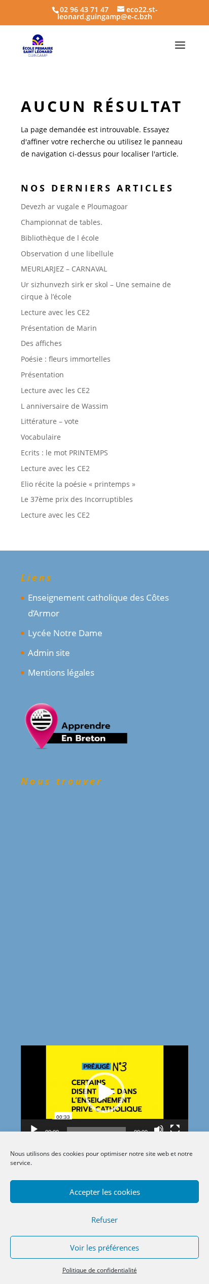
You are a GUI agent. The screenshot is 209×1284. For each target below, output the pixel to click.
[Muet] (159, 1129)
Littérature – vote (50, 421)
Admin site (49, 652)
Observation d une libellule (67, 253)
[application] (104, 1092)
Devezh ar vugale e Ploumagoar (74, 206)
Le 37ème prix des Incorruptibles (77, 499)
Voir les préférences (104, 1247)
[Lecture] (34, 1129)
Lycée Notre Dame (65, 633)
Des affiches (41, 343)
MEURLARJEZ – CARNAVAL (64, 269)
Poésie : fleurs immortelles (66, 359)
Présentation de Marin (59, 328)
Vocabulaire (41, 437)
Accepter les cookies (104, 1192)
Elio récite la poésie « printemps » (78, 484)
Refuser (104, 1220)
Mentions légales (61, 672)
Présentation (42, 374)
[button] (104, 1092)
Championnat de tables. (61, 222)
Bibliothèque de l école (60, 238)
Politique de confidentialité (99, 1270)
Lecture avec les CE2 (55, 312)
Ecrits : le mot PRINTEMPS (64, 452)
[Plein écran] (175, 1129)
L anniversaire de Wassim (64, 406)
